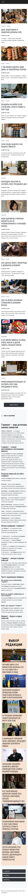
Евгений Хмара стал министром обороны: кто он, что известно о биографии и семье (12, 668)
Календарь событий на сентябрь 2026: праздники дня (14, 182)
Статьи (8, 26)
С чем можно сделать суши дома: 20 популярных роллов (13, 68)
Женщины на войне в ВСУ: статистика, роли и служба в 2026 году (13, 107)
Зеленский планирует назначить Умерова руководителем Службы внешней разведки (12, 768)
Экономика (4, 336)
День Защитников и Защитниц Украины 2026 (11, 30)
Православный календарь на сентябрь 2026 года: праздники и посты (13, 384)
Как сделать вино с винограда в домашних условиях (14, 264)
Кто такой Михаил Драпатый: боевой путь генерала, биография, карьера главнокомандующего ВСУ (13, 796)
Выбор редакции (14, 642)
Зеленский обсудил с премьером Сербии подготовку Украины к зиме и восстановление (12, 694)
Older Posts (14, 405)
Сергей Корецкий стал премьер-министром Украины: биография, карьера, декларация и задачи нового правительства (11, 853)
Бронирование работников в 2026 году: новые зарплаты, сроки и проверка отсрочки (13, 825)
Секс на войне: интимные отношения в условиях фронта (11, 302)
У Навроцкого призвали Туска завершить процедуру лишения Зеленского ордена (14, 742)
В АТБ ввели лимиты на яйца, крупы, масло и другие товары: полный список (13, 342)
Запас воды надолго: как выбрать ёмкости (12, 145)
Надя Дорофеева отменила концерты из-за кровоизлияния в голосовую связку (13, 222)
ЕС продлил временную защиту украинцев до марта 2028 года (12, 718)
